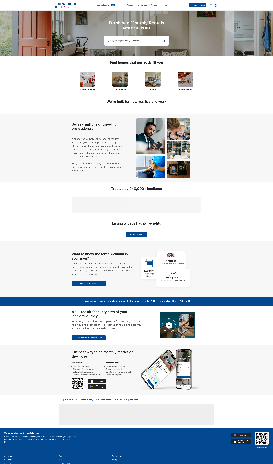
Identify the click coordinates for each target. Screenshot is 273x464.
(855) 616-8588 (181, 346)
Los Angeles (129, 452)
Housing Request (127, 5)
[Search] (164, 41)
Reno (94, 459)
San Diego (65, 452)
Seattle (95, 452)
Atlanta (189, 459)
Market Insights (106, 5)
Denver (64, 459)
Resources (166, 5)
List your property (197, 5)
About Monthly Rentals (147, 5)
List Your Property (136, 280)
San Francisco (192, 452)
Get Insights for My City (88, 329)
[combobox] (136, 40)
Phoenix (127, 459)
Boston (158, 452)
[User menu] (213, 5)
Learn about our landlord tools (89, 383)
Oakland (158, 459)
